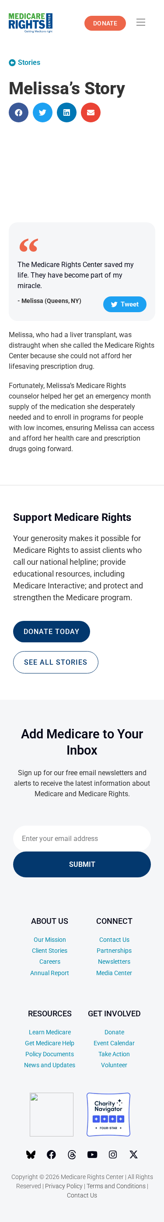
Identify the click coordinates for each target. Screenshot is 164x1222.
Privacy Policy (64, 1186)
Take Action (114, 1054)
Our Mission (50, 939)
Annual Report (49, 972)
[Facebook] (51, 1154)
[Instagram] (113, 1154)
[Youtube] (92, 1154)
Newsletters (114, 961)
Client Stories (49, 950)
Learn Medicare (50, 1032)
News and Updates (49, 1065)
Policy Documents (49, 1054)
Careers (49, 961)
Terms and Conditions (116, 1186)
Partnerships (114, 950)
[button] (18, 112)
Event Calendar (114, 1043)
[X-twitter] (133, 1154)
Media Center (114, 972)
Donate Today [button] (52, 631)
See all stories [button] (55, 662)
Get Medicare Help (49, 1043)
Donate (114, 1032)
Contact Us (114, 939)
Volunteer (114, 1065)
